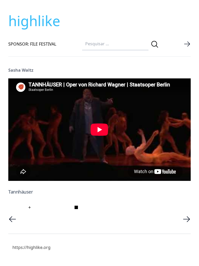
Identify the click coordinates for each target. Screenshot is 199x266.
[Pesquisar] (155, 44)
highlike (34, 20)
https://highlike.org (31, 247)
